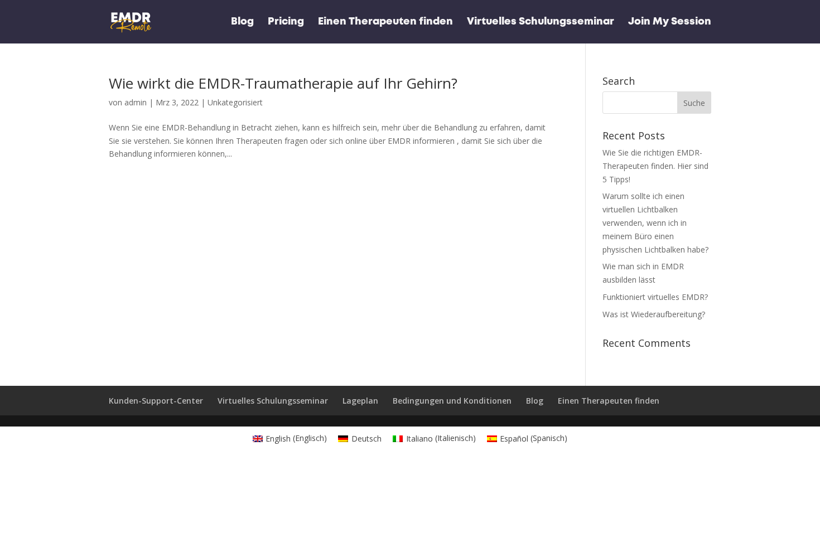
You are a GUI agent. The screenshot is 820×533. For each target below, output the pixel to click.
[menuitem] (290, 438)
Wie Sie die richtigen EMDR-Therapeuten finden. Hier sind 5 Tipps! (655, 166)
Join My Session (669, 22)
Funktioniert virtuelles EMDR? (655, 297)
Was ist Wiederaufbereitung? (653, 314)
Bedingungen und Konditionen (452, 400)
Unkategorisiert (235, 102)
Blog (242, 22)
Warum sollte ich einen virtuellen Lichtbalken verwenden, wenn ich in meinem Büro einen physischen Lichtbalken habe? (655, 222)
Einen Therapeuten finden (385, 22)
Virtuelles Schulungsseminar (540, 22)
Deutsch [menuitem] (366, 438)
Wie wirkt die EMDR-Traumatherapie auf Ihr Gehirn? (283, 83)
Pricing (286, 22)
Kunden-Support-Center (156, 400)
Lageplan (360, 400)
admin (135, 102)
